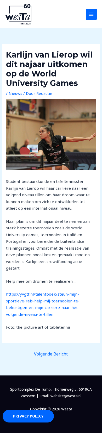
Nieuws (15, 93)
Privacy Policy (28, 416)
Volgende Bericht (51, 354)
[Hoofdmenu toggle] (91, 14)
